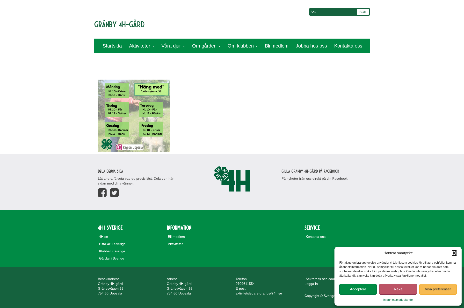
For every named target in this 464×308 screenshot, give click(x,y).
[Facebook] (102, 192)
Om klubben (241, 45)
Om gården (205, 45)
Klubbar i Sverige (112, 251)
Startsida (112, 45)
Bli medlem (277, 45)
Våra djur (171, 45)
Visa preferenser (438, 289)
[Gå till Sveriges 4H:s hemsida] (232, 179)
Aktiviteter (140, 45)
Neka (398, 289)
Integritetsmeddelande (398, 299)
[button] (454, 253)
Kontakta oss (348, 45)
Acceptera (358, 289)
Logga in (311, 284)
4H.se (103, 237)
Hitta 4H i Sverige (112, 244)
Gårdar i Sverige (111, 258)
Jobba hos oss (311, 45)
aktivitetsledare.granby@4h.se (259, 293)
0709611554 (245, 284)
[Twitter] (114, 192)
